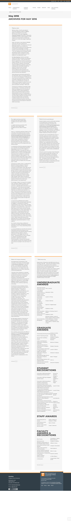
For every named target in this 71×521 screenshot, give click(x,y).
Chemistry (15, 4)
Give (64, 1)
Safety (49, 485)
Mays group (13, 148)
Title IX (52, 485)
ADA (42, 485)
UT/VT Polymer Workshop (17, 264)
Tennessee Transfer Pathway (56, 483)
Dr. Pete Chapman (16, 57)
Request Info (53, 1)
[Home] (48, 475)
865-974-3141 (14, 486)
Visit (58, 1)
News (16, 248)
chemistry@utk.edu (15, 484)
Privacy (45, 485)
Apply (61, 1)
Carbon (14, 203)
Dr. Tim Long (14, 318)
